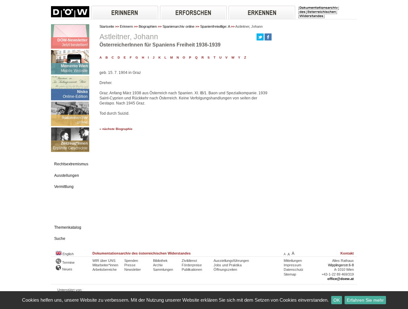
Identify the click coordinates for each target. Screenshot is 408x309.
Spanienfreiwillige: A (215, 26)
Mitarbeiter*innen (105, 265)
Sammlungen (163, 269)
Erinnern (126, 26)
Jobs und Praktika (228, 265)
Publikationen (192, 269)
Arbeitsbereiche (104, 269)
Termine (68, 262)
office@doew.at (340, 279)
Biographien (148, 26)
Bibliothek (160, 260)
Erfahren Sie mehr (365, 300)
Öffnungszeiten (225, 269)
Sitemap (290, 274)
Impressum (292, 265)
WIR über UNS (103, 260)
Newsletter (132, 269)
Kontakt (347, 253)
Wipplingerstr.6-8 (341, 265)
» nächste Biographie (116, 129)
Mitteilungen (293, 260)
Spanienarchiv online (178, 26)
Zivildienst (189, 260)
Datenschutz (293, 269)
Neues (66, 269)
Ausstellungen (66, 175)
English (68, 254)
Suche (59, 238)
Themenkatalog (67, 227)
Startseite (106, 26)
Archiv (158, 265)
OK (336, 300)
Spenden (131, 260)
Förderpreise (192, 265)
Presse (129, 265)
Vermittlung (64, 186)
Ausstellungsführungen (231, 260)
